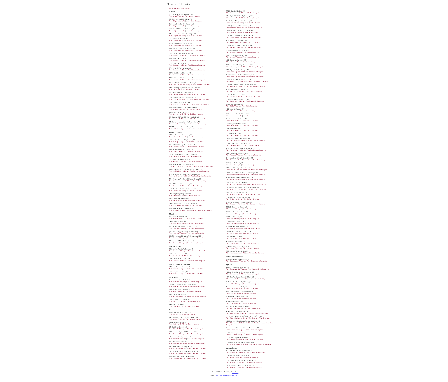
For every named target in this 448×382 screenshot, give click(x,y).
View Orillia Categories (249, 106)
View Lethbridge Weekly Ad (178, 94)
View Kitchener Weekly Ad (235, 47)
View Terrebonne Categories (254, 339)
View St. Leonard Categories (254, 334)
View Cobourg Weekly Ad (234, 18)
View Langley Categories (194, 156)
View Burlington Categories (197, 348)
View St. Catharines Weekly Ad (236, 184)
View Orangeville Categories (255, 101)
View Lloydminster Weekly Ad (179, 99)
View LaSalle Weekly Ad (234, 289)
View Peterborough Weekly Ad (236, 150)
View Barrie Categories (192, 324)
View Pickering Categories (252, 155)
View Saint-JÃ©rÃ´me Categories (259, 318)
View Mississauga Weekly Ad (235, 67)
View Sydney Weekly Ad (177, 301)
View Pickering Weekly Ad (234, 155)
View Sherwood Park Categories (200, 119)
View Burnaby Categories (194, 142)
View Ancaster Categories (194, 319)
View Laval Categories (249, 293)
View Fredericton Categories (197, 251)
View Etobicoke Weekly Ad (235, 27)
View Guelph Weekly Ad (234, 32)
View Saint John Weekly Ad (178, 261)
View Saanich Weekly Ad (177, 191)
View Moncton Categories (195, 256)
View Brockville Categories (196, 343)
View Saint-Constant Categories (258, 313)
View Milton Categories (250, 62)
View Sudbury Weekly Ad (234, 199)
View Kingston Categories (252, 42)
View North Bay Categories (253, 91)
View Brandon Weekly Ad (177, 218)
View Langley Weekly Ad (177, 156)
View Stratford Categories (252, 194)
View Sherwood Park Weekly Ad (179, 119)
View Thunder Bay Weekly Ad (236, 204)
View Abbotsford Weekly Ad (178, 137)
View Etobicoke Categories (253, 27)
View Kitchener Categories (252, 47)
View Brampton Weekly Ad (178, 334)
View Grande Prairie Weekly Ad (179, 84)
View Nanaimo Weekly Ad (177, 161)
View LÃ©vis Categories (251, 284)
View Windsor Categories (251, 243)
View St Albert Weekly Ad (177, 129)
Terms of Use (235, 373)
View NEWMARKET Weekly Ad (236, 81)
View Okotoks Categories (194, 109)
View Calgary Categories (194, 21)
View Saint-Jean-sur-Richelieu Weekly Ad (239, 323)
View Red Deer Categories (195, 114)
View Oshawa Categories (251, 116)
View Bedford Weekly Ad (177, 282)
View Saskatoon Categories (253, 362)
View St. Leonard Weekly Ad (235, 334)
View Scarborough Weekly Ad (235, 174)
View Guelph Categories (250, 32)
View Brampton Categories (195, 334)
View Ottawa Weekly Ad (234, 121)
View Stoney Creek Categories (256, 189)
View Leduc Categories (192, 89)
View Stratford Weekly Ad (234, 194)
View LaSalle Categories (250, 289)
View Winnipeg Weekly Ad (177, 223)
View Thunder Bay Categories (255, 204)
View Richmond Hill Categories (258, 160)
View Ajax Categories (190, 314)
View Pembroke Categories (252, 145)
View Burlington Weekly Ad (178, 348)
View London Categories (251, 52)
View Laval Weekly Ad (233, 293)
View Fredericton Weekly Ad (178, 251)
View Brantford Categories (195, 339)
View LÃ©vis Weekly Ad (234, 284)
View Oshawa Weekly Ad (234, 116)
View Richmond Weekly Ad (178, 186)
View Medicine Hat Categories (199, 104)
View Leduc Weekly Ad (176, 89)
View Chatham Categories (252, 13)
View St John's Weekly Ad (177, 269)
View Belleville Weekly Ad (178, 329)
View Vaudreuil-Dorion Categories (260, 344)
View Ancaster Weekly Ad (177, 319)
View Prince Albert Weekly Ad (236, 352)
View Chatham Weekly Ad (234, 13)
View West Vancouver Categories (201, 210)
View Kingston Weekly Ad (234, 42)
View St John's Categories (194, 269)
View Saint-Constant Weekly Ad (236, 313)
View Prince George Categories (199, 181)
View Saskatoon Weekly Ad (235, 362)
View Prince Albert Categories (255, 352)
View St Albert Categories (194, 129)
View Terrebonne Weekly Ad (235, 339)
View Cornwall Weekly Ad (234, 23)
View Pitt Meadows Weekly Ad (179, 171)
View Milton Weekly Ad (234, 62)
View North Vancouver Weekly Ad (180, 166)
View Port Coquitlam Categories (201, 176)
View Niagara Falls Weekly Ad (236, 86)
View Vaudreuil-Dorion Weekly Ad (237, 344)
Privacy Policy (218, 375)
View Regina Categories (250, 357)
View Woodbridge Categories (255, 253)
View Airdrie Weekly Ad (177, 16)
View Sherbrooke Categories (254, 330)
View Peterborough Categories (256, 150)
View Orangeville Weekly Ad (235, 101)
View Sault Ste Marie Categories (258, 170)
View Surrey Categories (192, 195)
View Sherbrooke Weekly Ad (235, 330)
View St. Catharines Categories (256, 184)
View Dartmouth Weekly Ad (178, 286)
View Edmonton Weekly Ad (178, 55)
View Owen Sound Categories (255, 140)
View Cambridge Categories (197, 358)
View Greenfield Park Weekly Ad (236, 279)
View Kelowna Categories (195, 151)
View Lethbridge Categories (197, 94)
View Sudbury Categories (251, 199)
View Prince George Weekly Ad (179, 181)
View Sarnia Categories (249, 165)
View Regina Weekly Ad (234, 357)
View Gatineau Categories (252, 274)
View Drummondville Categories (258, 269)
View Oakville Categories (252, 96)
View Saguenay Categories (252, 308)
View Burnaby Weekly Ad (177, 142)
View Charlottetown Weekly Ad (236, 261)
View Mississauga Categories (255, 67)
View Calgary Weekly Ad (177, 21)
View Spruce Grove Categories (199, 124)
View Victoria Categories (194, 205)
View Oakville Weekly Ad (234, 96)
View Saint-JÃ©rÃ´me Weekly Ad (237, 318)
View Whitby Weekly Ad (234, 233)
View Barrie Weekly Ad (176, 324)
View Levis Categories (249, 303)
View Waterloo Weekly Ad (234, 228)
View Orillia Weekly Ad (234, 106)
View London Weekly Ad (234, 52)
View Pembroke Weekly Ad (235, 145)
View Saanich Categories (194, 191)
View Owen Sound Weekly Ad (235, 140)
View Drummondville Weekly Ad (236, 269)
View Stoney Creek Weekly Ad (236, 189)
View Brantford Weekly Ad (177, 339)
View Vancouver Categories (196, 200)
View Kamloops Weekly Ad (178, 146)
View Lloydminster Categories (199, 99)
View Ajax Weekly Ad (176, 314)
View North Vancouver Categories (202, 166)
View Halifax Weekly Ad (177, 291)
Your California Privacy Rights (230, 375)
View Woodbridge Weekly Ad (235, 253)
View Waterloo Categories (252, 228)
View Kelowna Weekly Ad (177, 151)
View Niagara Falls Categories (255, 86)
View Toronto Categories (251, 209)
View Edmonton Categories (196, 55)
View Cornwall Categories (252, 23)
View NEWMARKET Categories (258, 81)
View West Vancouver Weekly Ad (179, 210)
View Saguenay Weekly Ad (235, 308)
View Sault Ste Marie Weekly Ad (236, 170)
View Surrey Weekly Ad (176, 195)
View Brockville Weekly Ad (178, 343)
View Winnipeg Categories (195, 223)
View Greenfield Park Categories (258, 279)
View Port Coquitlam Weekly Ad (179, 176)
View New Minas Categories (197, 296)
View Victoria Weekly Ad (177, 205)
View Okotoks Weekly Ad (177, 109)
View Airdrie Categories (192, 16)
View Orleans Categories (250, 111)
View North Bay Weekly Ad (235, 91)
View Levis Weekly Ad (233, 303)
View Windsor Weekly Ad (234, 243)
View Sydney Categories (193, 301)
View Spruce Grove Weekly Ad (179, 124)
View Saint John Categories (196, 261)
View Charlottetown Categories (257, 261)
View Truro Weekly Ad (176, 306)
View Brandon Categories (194, 218)
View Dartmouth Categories (196, 286)
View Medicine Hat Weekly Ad (179, 104)
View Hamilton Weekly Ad (234, 37)
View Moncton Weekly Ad (177, 256)
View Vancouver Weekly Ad (178, 200)
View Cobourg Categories (252, 18)
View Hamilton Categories (252, 37)
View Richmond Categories (196, 186)
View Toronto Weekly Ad (234, 209)
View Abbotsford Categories (197, 137)
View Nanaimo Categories (195, 161)
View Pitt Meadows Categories (199, 171)
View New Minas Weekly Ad (178, 296)
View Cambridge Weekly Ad (178, 358)
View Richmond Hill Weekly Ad (236, 160)
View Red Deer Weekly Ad (177, 114)
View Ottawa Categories (250, 121)
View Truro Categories (191, 306)
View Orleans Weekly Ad (234, 111)
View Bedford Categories (194, 282)
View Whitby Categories (250, 233)
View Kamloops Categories (195, 146)
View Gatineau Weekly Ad (234, 274)
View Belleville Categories (195, 329)
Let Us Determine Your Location (179, 8)
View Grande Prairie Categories (200, 84)
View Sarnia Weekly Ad (233, 165)
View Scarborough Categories (255, 174)
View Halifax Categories (193, 291)
